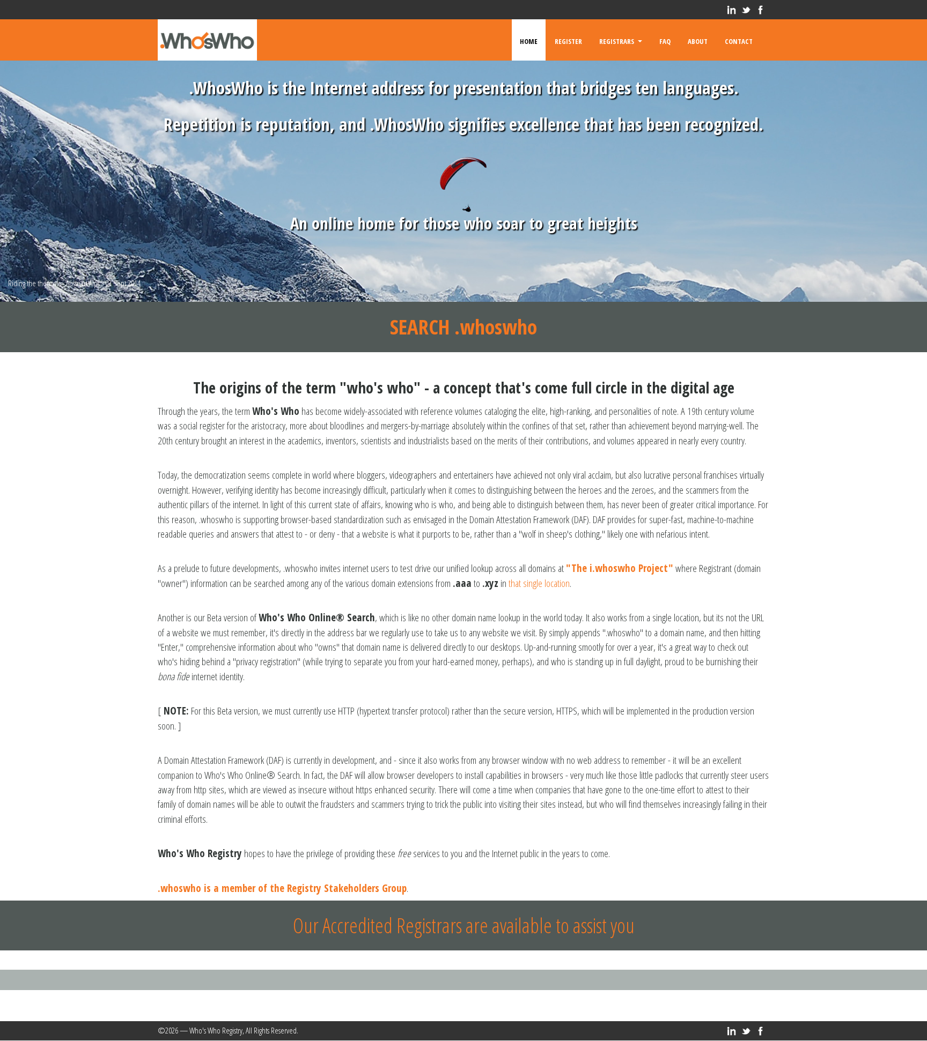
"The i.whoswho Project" (619, 568)
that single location (539, 583)
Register (568, 40)
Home (529, 40)
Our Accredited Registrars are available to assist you (464, 925)
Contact (739, 40)
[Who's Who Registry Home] (207, 40)
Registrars (618, 40)
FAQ (665, 40)
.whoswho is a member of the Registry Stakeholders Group (282, 888)
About (698, 40)
